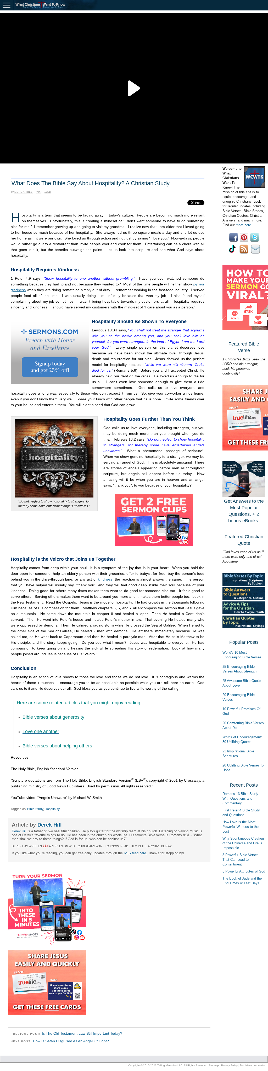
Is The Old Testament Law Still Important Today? (82, 1033)
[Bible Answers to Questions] (243, 599)
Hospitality (52, 809)
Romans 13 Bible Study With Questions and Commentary (240, 798)
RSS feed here (135, 853)
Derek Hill (23, 191)
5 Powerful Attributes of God (243, 871)
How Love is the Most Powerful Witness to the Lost (240, 826)
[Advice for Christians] (243, 613)
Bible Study (35, 809)
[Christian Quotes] (243, 627)
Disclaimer (246, 1065)
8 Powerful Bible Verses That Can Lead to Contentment (240, 859)
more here (243, 225)
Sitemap (214, 1065)
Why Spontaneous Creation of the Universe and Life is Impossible (243, 843)
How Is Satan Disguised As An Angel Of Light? (71, 1041)
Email (47, 191)
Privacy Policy (229, 1065)
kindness (105, 579)
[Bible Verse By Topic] (243, 585)
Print (38, 191)
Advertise (259, 1065)
